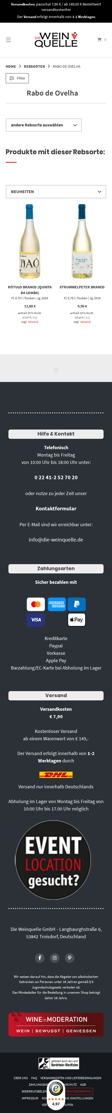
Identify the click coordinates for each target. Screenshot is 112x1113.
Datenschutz (67, 1084)
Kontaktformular (56, 508)
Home (11, 66)
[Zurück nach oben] (56, 368)
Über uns (21, 1078)
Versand (33, 322)
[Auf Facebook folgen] (40, 958)
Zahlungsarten (56, 568)
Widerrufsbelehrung (38, 1091)
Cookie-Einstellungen (76, 1098)
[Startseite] (56, 39)
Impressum (30, 1098)
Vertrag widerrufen (75, 1091)
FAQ (34, 1078)
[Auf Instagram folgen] (55, 958)
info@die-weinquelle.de (56, 539)
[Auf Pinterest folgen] (69, 958)
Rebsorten (34, 66)
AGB (83, 1084)
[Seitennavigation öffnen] (16, 40)
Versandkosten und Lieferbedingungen (71, 1078)
